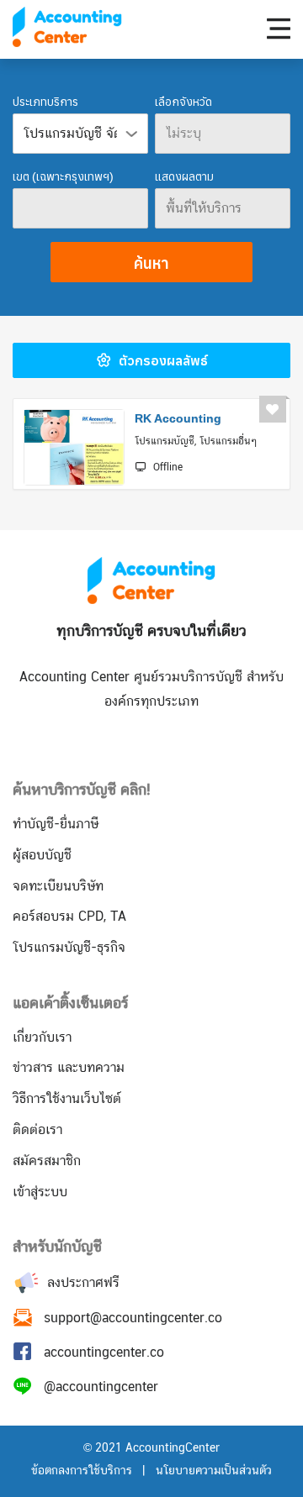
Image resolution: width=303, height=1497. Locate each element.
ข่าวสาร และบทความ (69, 1067)
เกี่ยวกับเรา (42, 1037)
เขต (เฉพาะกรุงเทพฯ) (63, 176)
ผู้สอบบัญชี (42, 855)
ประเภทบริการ (45, 101)
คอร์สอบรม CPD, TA (69, 916)
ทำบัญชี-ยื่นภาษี (55, 824)
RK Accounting (178, 418)
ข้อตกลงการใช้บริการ (81, 1470)
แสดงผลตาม (184, 176)
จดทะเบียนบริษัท (58, 886)
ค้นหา (151, 262)
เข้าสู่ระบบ (40, 1192)
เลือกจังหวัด (183, 101)
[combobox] (222, 133)
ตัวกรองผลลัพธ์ (161, 360)
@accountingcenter (101, 1387)
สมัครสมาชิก (47, 1161)
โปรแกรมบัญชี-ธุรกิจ (69, 947)
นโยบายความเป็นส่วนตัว (214, 1470)
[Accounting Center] (67, 27)
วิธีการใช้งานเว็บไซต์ (67, 1098)
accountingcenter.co (104, 1352)
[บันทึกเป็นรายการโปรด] (272, 409)
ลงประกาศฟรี (81, 1282)
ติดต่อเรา (37, 1129)
